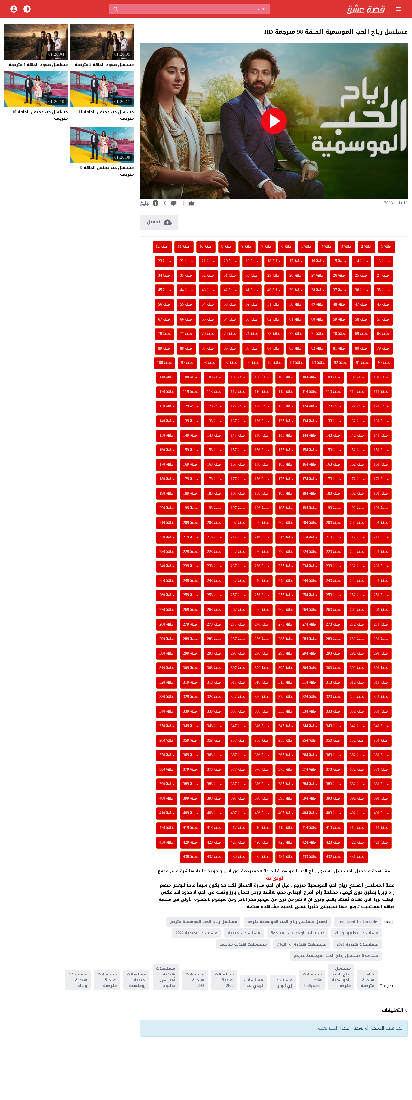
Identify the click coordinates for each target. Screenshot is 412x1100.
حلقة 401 (381, 813)
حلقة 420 (166, 828)
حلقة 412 (357, 828)
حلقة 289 (190, 639)
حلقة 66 (186, 319)
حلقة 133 (333, 421)
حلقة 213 (333, 537)
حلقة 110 (166, 377)
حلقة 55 (186, 304)
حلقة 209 (190, 523)
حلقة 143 (333, 435)
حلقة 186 (262, 493)
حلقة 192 (357, 508)
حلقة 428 (214, 842)
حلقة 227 (238, 551)
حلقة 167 (238, 464)
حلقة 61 (295, 319)
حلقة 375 (285, 769)
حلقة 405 (285, 813)
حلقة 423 (333, 842)
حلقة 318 (214, 682)
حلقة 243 (333, 580)
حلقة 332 (357, 711)
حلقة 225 (285, 551)
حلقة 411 (381, 828)
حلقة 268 (214, 609)
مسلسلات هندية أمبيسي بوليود (165, 977)
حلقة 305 (285, 668)
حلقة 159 (190, 450)
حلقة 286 (262, 639)
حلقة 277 (238, 624)
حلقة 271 (381, 624)
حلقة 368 (214, 755)
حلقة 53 (230, 304)
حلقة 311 (381, 682)
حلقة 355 (285, 740)
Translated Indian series (358, 921)
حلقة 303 (333, 668)
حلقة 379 (190, 769)
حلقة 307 (238, 668)
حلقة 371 (381, 769)
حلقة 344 (309, 726)
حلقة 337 (238, 711)
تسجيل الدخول (351, 1028)
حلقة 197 (238, 508)
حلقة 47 (361, 304)
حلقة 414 (309, 828)
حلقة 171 (381, 479)
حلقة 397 (238, 798)
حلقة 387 (238, 784)
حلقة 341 (381, 726)
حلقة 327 (238, 697)
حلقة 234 (309, 566)
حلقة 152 (357, 450)
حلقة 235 (285, 566)
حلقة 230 (166, 551)
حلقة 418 (214, 828)
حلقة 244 (309, 580)
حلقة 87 (208, 348)
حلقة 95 (274, 363)
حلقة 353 (333, 740)
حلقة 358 (214, 740)
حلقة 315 (285, 682)
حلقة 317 (238, 682)
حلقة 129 (190, 406)
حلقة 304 (309, 668)
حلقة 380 (166, 769)
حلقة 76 (208, 334)
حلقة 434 (285, 857)
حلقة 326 (262, 697)
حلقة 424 (309, 842)
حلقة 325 (285, 697)
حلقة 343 (333, 726)
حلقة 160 (166, 450)
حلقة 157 (238, 450)
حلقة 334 (309, 711)
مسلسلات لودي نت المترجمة (297, 933)
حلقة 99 (187, 363)
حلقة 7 (266, 246)
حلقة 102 (357, 377)
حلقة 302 (357, 668)
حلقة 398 (214, 798)
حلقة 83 (295, 348)
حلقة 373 (333, 769)
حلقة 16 (317, 261)
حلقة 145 (285, 435)
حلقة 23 (164, 261)
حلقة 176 (262, 479)
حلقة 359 (190, 740)
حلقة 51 (273, 304)
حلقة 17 (295, 261)
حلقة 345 (285, 726)
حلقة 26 (339, 275)
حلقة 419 (190, 828)
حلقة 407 (238, 813)
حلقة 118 (214, 392)
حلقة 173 (333, 479)
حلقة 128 (214, 406)
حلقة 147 (238, 435)
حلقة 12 (162, 246)
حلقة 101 (381, 377)
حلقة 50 (295, 304)
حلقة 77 (186, 334)
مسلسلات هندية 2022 (196, 933)
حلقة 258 (214, 595)
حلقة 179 (190, 479)
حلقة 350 (166, 726)
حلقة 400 (166, 798)
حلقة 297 (238, 653)
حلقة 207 (238, 523)
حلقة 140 (166, 421)
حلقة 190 (166, 493)
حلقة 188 (214, 493)
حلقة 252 (357, 595)
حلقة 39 (295, 290)
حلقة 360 (166, 740)
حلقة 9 (226, 246)
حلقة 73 (273, 334)
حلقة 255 (285, 595)
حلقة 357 (238, 740)
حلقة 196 (262, 508)
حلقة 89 (164, 348)
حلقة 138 (214, 421)
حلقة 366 (262, 755)
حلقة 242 (357, 580)
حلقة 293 (333, 653)
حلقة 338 (214, 711)
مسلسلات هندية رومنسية (136, 980)
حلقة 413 (333, 828)
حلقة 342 (357, 726)
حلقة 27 (317, 275)
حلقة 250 (166, 580)
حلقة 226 (262, 551)
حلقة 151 (381, 450)
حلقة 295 (285, 653)
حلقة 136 (262, 421)
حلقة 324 (309, 697)
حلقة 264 (309, 609)
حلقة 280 (166, 624)
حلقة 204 (309, 523)
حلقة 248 (214, 580)
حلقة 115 (285, 392)
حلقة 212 (357, 537)
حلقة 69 (361, 334)
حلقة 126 (262, 406)
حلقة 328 (214, 697)
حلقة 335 (285, 711)
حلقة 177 (238, 479)
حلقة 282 (357, 639)
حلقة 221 (381, 551)
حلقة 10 (206, 246)
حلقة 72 (295, 334)
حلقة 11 (184, 246)
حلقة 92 (340, 363)
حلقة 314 (309, 682)
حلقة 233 (333, 566)
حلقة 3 (346, 246)
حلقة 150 (166, 435)
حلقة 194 (309, 508)
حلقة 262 (357, 609)
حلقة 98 (209, 363)
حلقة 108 (214, 377)
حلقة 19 (252, 261)
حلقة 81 (339, 348)
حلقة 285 (285, 639)
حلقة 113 (333, 392)
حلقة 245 (285, 580)
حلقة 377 (238, 769)
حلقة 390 (166, 784)
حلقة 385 (285, 784)
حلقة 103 (333, 377)
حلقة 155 (285, 450)
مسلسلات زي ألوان (282, 982)
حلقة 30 (252, 275)
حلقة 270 (166, 609)
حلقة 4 (326, 246)
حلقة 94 (296, 363)
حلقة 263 (333, 609)
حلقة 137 (238, 421)
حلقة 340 (166, 711)
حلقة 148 (214, 435)
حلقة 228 (214, 551)
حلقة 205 (285, 523)
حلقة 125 (285, 406)
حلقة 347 (238, 726)
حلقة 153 (333, 450)
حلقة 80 (361, 348)
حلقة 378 (214, 769)
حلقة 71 (317, 334)
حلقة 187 (238, 493)
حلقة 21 (208, 261)
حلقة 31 (230, 275)
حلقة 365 (285, 755)
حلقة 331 (381, 711)
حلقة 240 (166, 566)
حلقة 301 (381, 668)
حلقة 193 (333, 508)
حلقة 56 (164, 304)
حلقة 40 (273, 290)
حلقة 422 (357, 842)
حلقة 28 (295, 275)
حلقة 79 (383, 348)
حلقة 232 (357, 566)
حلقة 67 (164, 319)
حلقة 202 (357, 523)
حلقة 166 (262, 464)
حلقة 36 (361, 290)
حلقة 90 (384, 363)
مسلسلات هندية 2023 (357, 944)
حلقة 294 (309, 653)
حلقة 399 (190, 798)
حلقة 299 (190, 653)
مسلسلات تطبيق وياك (356, 933)
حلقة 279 (190, 624)
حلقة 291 (381, 653)
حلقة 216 (262, 537)
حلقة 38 (317, 290)
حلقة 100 (164, 363)
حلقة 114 (309, 392)
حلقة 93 (318, 363)
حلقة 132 (357, 421)
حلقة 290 (166, 639)
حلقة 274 (309, 624)
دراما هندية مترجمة (367, 980)
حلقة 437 (214, 857)
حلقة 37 (339, 290)
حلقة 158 (214, 450)
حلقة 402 (357, 813)
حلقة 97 (231, 363)
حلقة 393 (333, 798)
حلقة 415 (285, 828)
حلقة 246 (262, 580)
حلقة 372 (357, 769)
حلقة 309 (190, 668)
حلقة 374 (309, 769)
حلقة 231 (381, 566)
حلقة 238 (214, 566)
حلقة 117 (238, 392)
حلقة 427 (238, 842)
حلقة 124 (309, 406)
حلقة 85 (252, 348)
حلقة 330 (166, 697)
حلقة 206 (262, 523)
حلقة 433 (309, 857)
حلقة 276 (262, 624)
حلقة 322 (357, 697)
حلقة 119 (190, 392)
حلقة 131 (381, 421)
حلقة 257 (238, 595)
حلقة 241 (381, 580)
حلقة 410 (166, 813)
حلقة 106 (262, 377)
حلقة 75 (230, 334)
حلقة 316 (262, 682)
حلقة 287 (238, 639)
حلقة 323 (333, 697)
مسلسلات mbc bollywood (312, 980)
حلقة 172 (357, 479)
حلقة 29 (273, 275)
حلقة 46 (383, 304)
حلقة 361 (381, 755)
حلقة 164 (309, 464)
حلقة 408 (214, 813)
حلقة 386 (262, 784)
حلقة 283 (333, 639)
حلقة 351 (381, 740)
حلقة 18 (273, 261)
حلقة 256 (262, 595)
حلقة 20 (230, 261)
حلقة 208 (214, 523)
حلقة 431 (357, 857)
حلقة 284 (309, 639)
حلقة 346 (262, 726)
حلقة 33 (186, 275)
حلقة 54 (208, 304)
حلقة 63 (252, 319)
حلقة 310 (166, 668)
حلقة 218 (214, 537)
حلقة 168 (214, 464)
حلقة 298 (214, 653)
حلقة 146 (262, 435)
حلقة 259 (190, 595)
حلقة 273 (333, 624)
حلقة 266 (262, 609)
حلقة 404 (309, 813)
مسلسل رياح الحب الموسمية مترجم (203, 921)
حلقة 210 (166, 523)
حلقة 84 (273, 348)
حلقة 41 (252, 290)
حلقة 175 (285, 479)
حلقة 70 (339, 334)
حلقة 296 (262, 653)
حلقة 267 (238, 609)
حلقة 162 (357, 464)
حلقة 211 (381, 537)
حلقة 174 (309, 479)
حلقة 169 (190, 464)
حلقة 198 (214, 508)
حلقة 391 (381, 798)
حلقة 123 (333, 406)
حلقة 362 (357, 755)
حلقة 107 (238, 377)
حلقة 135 (285, 421)
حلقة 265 (285, 609)
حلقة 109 (190, 377)
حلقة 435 (262, 857)
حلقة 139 (190, 421)
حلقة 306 (262, 668)
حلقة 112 (357, 392)
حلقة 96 (253, 363)
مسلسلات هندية (244, 933)
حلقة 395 (285, 798)
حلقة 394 (309, 798)
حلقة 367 (238, 755)
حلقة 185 (285, 493)
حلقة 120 (166, 392)
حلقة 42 (230, 290)
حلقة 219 (190, 537)
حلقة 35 (383, 290)
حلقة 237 (238, 566)
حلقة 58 (361, 319)
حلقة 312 (357, 682)
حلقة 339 (190, 711)
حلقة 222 (357, 551)
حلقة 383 (333, 784)
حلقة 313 (333, 682)
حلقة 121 (381, 406)
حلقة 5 (306, 246)
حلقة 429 (190, 842)
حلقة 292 (357, 653)
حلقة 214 (309, 537)
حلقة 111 (381, 392)
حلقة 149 (190, 435)
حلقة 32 (208, 275)
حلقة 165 (285, 464)
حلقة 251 (381, 595)
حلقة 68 (383, 334)
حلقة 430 (166, 842)
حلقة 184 (309, 493)
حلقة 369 (190, 755)
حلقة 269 (190, 609)
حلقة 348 (214, 726)
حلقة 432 (333, 857)
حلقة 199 (190, 508)
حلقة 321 (381, 697)
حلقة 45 (164, 290)
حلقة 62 (273, 319)
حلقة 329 (190, 697)
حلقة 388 (214, 784)
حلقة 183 (333, 493)
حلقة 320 (166, 682)
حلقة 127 (238, 406)
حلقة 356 (262, 740)
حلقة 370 (166, 755)
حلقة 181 (381, 493)
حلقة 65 (208, 319)
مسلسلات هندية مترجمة (243, 944)
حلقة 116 (262, 392)
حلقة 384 (309, 784)
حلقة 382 (357, 784)
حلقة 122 (357, 406)
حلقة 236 (262, 566)
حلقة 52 (252, 304)
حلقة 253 (333, 595)
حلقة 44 (186, 290)
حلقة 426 (262, 842)
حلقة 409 (190, 813)
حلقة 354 (309, 740)
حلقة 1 (386, 246)
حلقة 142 (357, 435)
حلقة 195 (285, 508)
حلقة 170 (166, 464)
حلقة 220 (166, 537)
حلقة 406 (262, 813)
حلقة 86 (230, 348)
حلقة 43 (208, 290)
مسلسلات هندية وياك (77, 980)
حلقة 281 (381, 639)
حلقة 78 (164, 334)
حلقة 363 (333, 755)
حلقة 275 (285, 624)
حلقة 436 (238, 857)
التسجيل (377, 1028)
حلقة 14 (361, 261)
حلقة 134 (309, 421)
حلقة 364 (309, 755)
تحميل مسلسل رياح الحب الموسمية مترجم (287, 921)
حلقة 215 (285, 537)
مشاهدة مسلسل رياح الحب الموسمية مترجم (336, 955)
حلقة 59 (339, 319)
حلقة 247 (238, 580)
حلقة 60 (317, 319)
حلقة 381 (381, 784)
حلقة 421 (381, 842)
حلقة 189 (190, 493)
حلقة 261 (381, 609)
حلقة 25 (361, 275)
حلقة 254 (309, 595)
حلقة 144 (309, 435)
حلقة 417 (238, 828)
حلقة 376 (262, 769)
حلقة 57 (383, 319)
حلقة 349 (190, 726)
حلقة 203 (333, 523)
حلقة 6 (286, 246)
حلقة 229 (190, 551)
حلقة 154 (309, 450)
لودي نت (274, 878)
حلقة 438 (190, 857)
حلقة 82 (317, 348)
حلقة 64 (230, 319)
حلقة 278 (214, 624)
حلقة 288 (214, 639)
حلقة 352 (357, 740)
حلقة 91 (362, 363)
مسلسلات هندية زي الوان (301, 944)
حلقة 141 (381, 435)
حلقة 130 (166, 406)
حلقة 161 (381, 464)
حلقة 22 (186, 261)
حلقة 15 (339, 261)
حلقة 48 (339, 304)
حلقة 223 (333, 551)
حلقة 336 (262, 711)
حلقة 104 (309, 377)
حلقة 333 (333, 711)
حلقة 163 (333, 464)
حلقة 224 (309, 551)
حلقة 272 (357, 624)
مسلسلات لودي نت (253, 982)
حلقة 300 (166, 653)
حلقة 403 (333, 813)
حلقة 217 (238, 537)
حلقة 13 (383, 261)
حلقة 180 (166, 479)
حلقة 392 (357, 798)
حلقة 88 (186, 348)
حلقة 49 (317, 304)
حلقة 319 (190, 682)
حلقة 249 (190, 580)
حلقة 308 (214, 668)
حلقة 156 (262, 450)
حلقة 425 (285, 842)
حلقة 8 (246, 246)
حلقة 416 (262, 828)
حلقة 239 (190, 566)
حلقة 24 (383, 275)
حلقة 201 (381, 523)
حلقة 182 (357, 493)
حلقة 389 (190, 784)
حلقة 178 (214, 479)
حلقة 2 (366, 246)
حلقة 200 (166, 508)
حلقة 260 (166, 595)
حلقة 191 (381, 508)
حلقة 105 (285, 377)
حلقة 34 (164, 275)
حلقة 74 (252, 334)
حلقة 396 (262, 798)
